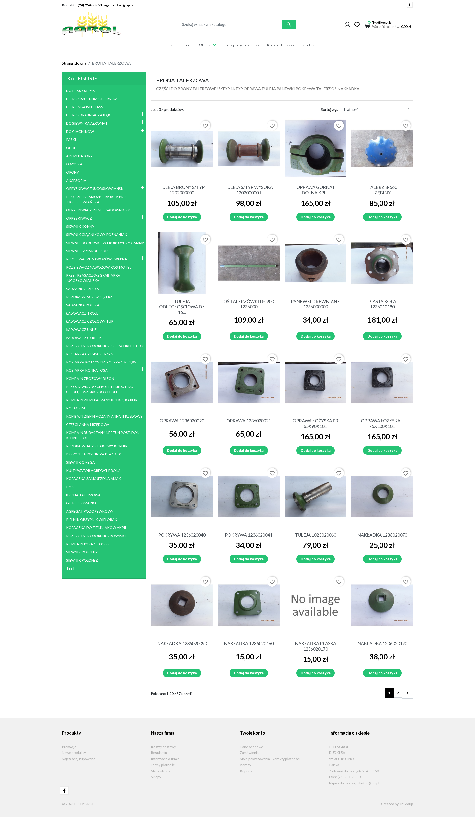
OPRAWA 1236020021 (248, 420)
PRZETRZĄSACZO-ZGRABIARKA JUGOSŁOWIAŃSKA (93, 278)
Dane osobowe (251, 747)
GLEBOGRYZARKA (81, 503)
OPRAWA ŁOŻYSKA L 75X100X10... (382, 423)
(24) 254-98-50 (90, 5)
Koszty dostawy (163, 747)
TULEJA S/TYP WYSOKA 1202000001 (248, 189)
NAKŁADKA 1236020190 (382, 643)
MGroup (406, 804)
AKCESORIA (76, 180)
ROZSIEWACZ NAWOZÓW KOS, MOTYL (98, 267)
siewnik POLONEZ (82, 552)
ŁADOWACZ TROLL (82, 313)
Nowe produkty (74, 752)
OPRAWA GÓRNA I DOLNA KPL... (315, 189)
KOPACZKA (76, 408)
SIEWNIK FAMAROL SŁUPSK (89, 251)
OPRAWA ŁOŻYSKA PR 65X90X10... (315, 423)
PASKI (71, 139)
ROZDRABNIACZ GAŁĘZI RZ (89, 297)
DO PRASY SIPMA (80, 91)
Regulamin (159, 752)
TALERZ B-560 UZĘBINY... (382, 189)
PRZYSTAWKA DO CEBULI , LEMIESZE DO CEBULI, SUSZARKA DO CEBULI (99, 389)
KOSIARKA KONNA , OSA (87, 370)
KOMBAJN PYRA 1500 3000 (88, 544)
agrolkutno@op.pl (119, 5)
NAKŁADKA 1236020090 (182, 643)
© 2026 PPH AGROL (78, 804)
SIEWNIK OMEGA (80, 462)
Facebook (410, 5)
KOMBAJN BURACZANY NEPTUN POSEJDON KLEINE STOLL (102, 435)
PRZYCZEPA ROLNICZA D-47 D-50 (93, 454)
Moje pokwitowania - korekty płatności (270, 759)
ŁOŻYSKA (74, 164)
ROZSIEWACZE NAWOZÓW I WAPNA (96, 259)
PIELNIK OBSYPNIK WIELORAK (91, 519)
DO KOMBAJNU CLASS (84, 107)
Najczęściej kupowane (78, 759)
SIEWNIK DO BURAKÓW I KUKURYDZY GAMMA (105, 243)
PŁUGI (71, 487)
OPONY (72, 172)
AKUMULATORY (79, 156)
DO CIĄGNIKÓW (80, 131)
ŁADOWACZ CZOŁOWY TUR (89, 321)
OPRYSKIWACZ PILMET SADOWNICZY (98, 210)
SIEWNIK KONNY (80, 226)
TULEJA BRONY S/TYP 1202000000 (182, 189)
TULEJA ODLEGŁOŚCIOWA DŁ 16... (182, 307)
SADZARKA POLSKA (82, 305)
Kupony (246, 771)
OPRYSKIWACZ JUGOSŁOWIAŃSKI (95, 188)
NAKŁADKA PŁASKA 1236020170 (315, 646)
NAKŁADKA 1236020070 (382, 535)
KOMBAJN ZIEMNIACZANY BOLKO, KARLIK (102, 400)
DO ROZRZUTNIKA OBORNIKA (92, 99)
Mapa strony (160, 771)
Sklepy (156, 777)
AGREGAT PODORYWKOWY (89, 511)
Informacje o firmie (165, 759)
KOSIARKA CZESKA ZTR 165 (89, 354)
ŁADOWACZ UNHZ (81, 329)
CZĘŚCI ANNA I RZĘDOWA (87, 424)
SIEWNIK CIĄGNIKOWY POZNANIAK (96, 234)
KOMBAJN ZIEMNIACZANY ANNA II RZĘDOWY (104, 416)
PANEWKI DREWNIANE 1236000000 (315, 304)
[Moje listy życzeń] (357, 24)
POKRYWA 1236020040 (182, 535)
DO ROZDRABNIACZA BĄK (88, 115)
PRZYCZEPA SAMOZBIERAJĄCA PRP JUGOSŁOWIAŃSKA (96, 199)
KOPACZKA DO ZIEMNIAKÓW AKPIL (96, 527)
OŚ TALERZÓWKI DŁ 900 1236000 (248, 304)
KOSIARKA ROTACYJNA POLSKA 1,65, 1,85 (101, 362)
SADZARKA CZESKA (82, 289)
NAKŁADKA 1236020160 (249, 643)
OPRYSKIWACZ (79, 218)
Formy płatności (163, 765)
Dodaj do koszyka (182, 217)
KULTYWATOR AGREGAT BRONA (93, 470)
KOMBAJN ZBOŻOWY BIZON (90, 378)
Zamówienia (249, 752)
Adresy (245, 765)
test (70, 568)
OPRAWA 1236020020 (182, 420)
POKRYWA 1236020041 (248, 535)
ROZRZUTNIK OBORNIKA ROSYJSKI (96, 536)
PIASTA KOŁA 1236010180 (382, 304)
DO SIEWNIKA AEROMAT (87, 123)
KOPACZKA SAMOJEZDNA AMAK (93, 479)
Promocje (69, 747)
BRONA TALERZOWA (83, 495)
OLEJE (71, 148)
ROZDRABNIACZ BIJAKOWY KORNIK (97, 446)
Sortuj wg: (329, 109)
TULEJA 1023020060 (315, 535)
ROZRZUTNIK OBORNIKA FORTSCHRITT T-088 (105, 346)
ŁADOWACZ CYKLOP (83, 338)
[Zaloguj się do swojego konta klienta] (347, 24)
